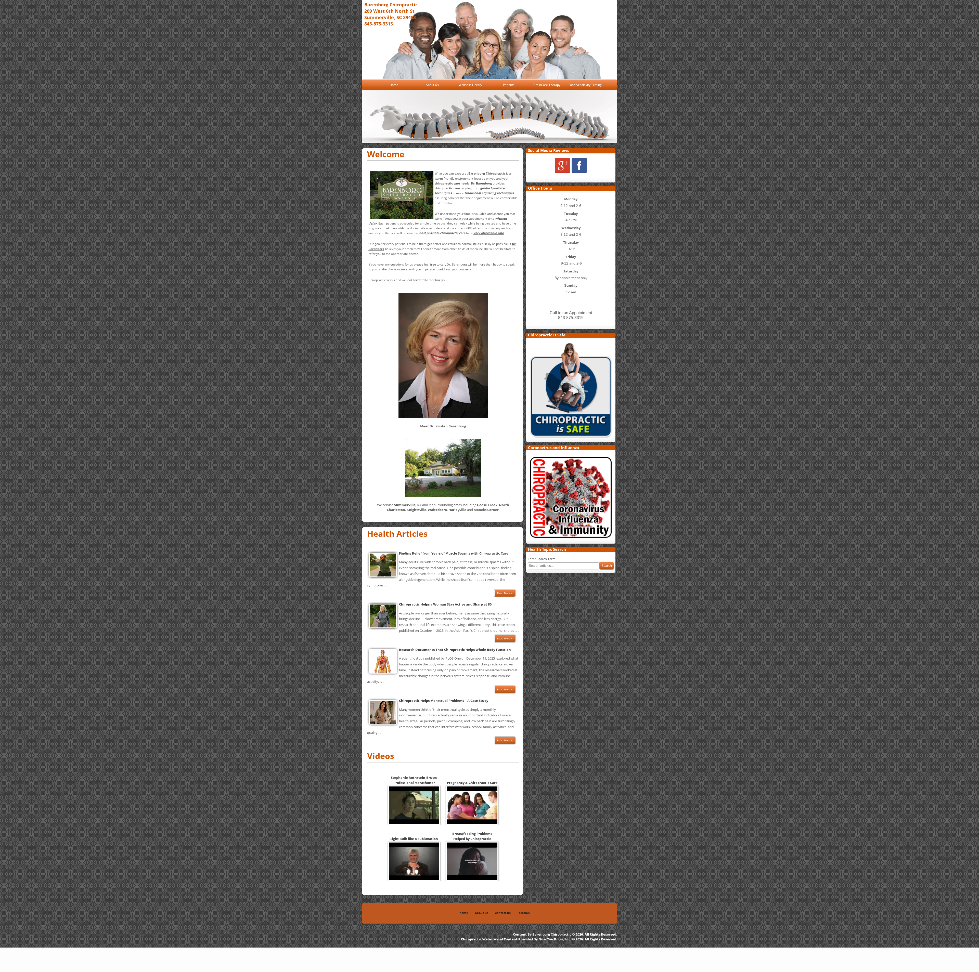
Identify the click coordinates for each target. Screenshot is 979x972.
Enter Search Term (542, 559)
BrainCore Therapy (546, 85)
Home (394, 85)
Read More (503, 593)
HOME (463, 913)
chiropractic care (447, 188)
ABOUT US (481, 913)
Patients (508, 85)
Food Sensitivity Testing (585, 85)
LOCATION (524, 913)
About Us (432, 85)
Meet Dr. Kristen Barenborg (443, 426)
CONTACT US (503, 913)
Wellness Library (470, 85)
